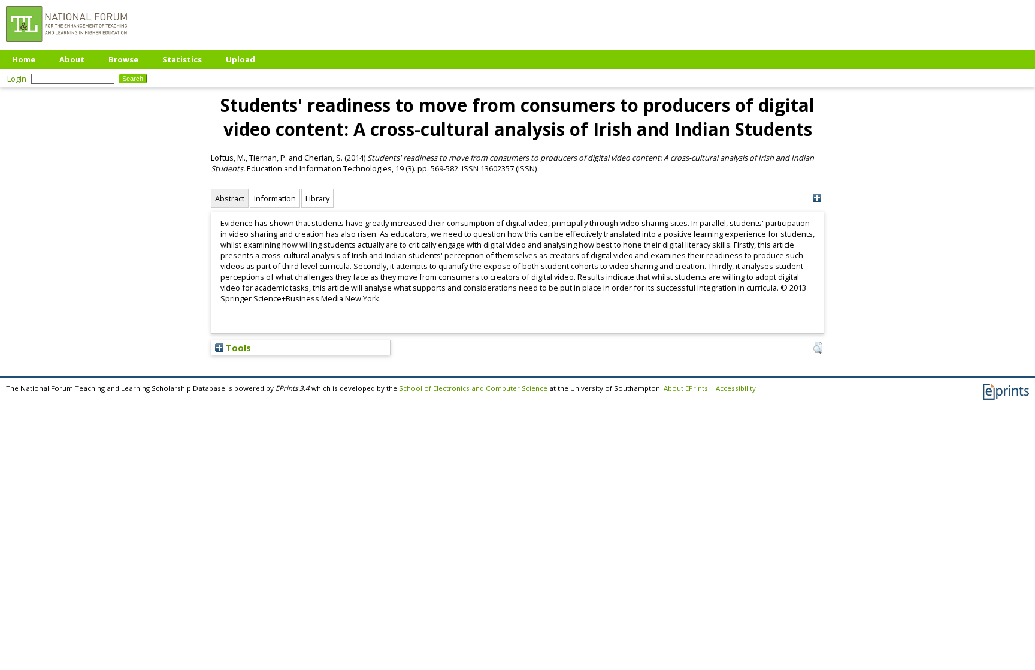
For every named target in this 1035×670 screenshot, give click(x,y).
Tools (237, 348)
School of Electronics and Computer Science (473, 388)
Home (23, 59)
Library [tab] (317, 198)
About (71, 59)
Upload (240, 59)
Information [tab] (275, 198)
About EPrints (686, 388)
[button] (817, 348)
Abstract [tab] (229, 198)
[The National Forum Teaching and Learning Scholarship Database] (66, 45)
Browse (123, 59)
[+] (816, 198)
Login (16, 78)
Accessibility (736, 388)
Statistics (182, 59)
